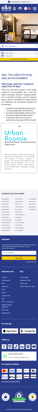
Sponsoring (23, 283)
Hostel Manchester (20, 214)
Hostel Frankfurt (19, 201)
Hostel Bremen (5, 206)
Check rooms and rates (19, 59)
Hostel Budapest (6, 214)
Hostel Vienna (32, 204)
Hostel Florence (19, 199)
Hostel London (18, 212)
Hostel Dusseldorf (6, 227)
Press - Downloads (8, 302)
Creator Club (6, 295)
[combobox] (19, 46)
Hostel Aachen (5, 199)
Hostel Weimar (32, 209)
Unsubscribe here (31, 262)
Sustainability (24, 277)
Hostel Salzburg (19, 230)
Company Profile (25, 280)
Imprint (4, 292)
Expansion (5, 286)
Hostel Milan (18, 217)
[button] (19, 2)
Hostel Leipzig (18, 209)
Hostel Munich (18, 220)
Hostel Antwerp (5, 201)
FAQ (3, 283)
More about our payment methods (11, 381)
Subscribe (19, 258)
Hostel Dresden (5, 225)
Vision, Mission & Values (27, 286)
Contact (4, 277)
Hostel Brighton (5, 209)
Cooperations (6, 280)
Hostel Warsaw (32, 206)
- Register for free (20, 2)
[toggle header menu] (34, 9)
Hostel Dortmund (6, 222)
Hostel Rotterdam (19, 227)
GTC (3, 289)
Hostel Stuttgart (32, 199)
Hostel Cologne (5, 217)
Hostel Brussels (6, 212)
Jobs (3, 298)
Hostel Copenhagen (6, 220)
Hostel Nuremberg (19, 222)
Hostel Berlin (5, 204)
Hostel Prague (18, 225)
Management (6, 313)
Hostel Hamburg (19, 206)
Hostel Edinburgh (6, 230)
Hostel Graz (18, 204)
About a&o (5, 310)
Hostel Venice (32, 201)
